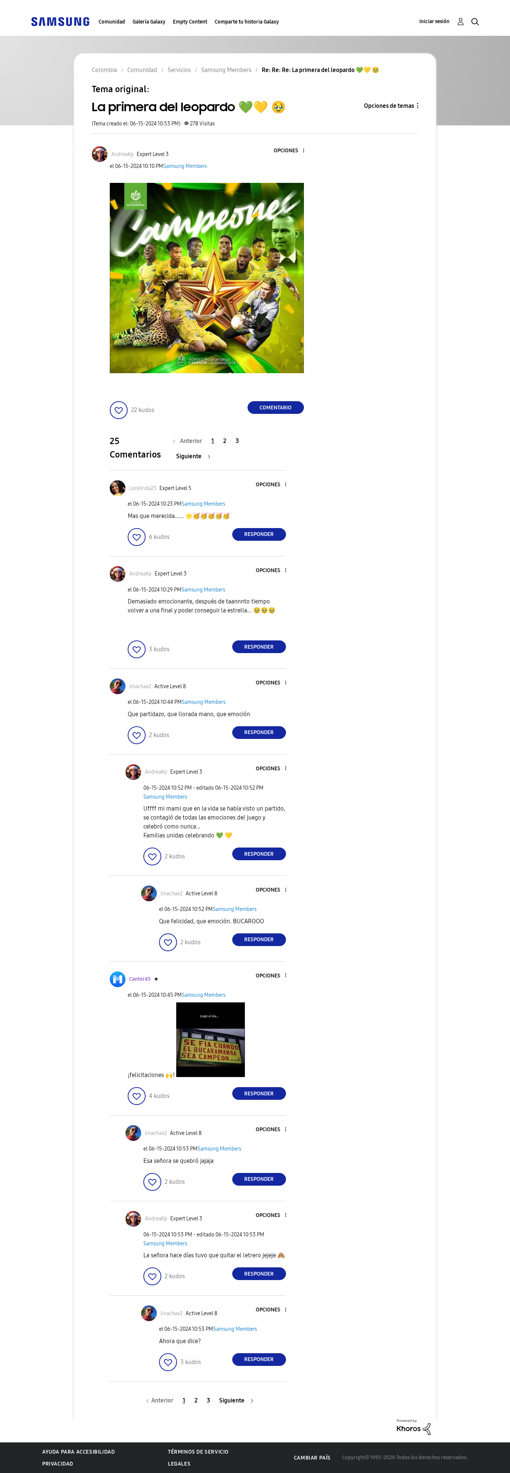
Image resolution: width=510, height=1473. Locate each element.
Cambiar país (312, 1458)
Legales (179, 1464)
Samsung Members (185, 166)
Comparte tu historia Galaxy (247, 22)
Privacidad (57, 1464)
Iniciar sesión (434, 21)
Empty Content (190, 22)
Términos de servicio (198, 1452)
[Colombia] (60, 21)
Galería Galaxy (149, 22)
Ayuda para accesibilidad (78, 1452)
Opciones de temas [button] (389, 105)
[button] (291, 151)
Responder (259, 534)
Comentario (275, 408)
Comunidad (112, 22)
